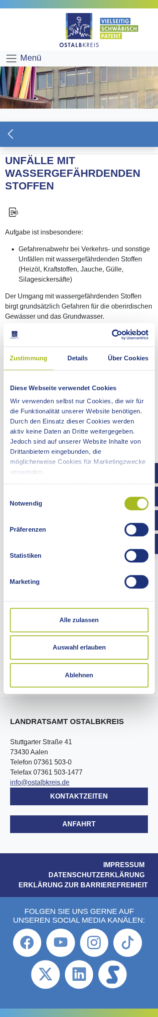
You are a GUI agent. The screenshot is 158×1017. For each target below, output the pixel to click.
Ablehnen (79, 675)
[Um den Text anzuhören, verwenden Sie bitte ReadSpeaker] (79, 212)
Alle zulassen (79, 619)
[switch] (136, 529)
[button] (79, 134)
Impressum (124, 864)
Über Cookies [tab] (128, 358)
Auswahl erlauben (79, 647)
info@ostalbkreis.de (40, 782)
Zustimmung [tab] (28, 358)
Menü (29, 57)
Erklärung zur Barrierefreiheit (83, 885)
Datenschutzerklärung (96, 875)
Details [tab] (77, 358)
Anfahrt (79, 824)
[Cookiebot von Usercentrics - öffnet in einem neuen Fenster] (112, 334)
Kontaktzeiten (79, 796)
